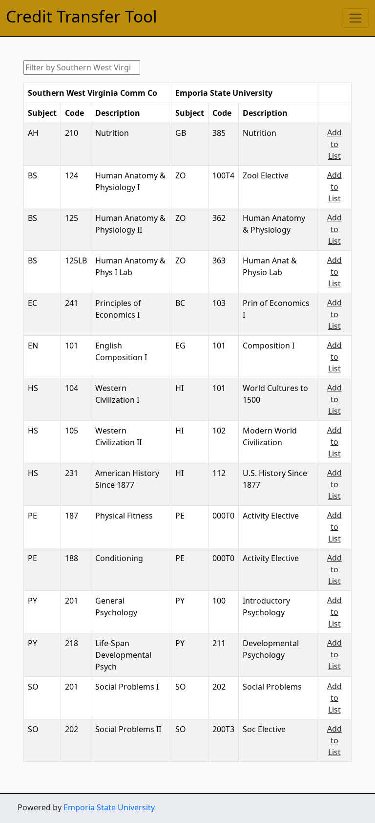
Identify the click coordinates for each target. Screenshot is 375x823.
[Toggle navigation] (355, 18)
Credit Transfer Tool (81, 16)
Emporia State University (109, 807)
